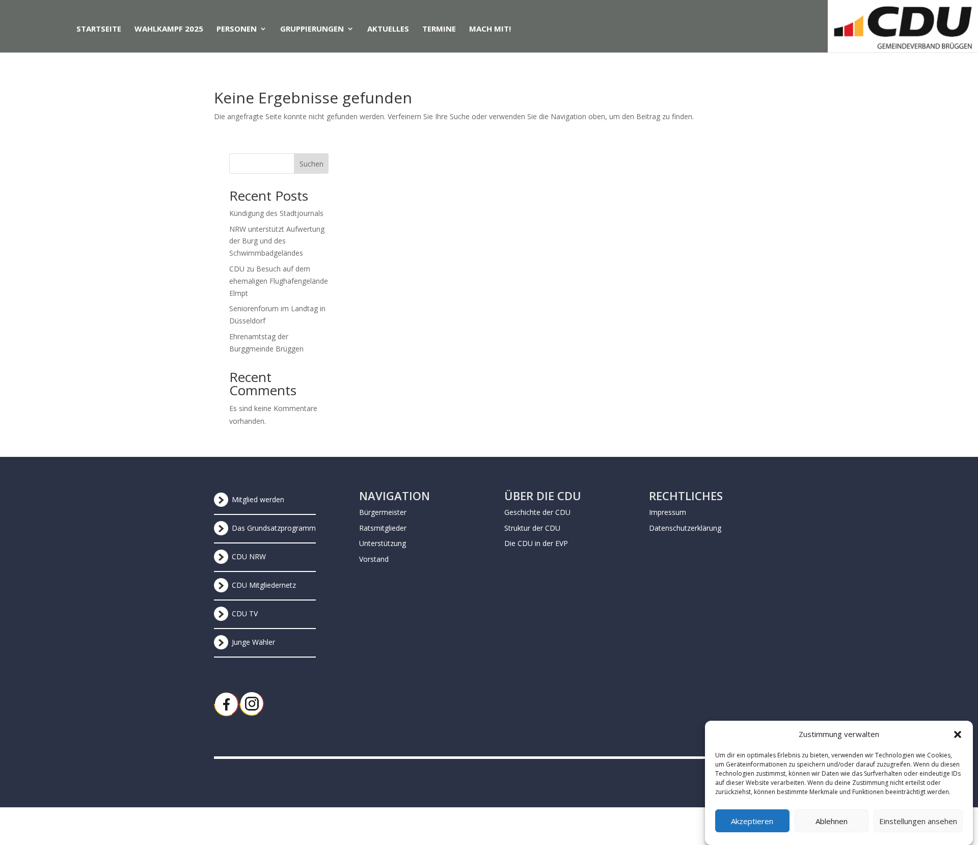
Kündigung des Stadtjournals (276, 213)
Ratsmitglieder (382, 528)
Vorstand (374, 559)
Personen (236, 29)
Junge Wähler (253, 642)
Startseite (98, 29)
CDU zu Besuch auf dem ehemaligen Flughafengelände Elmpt (278, 281)
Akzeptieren (752, 821)
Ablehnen (832, 821)
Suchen (311, 164)
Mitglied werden (258, 499)
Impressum (667, 512)
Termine (439, 29)
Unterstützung (382, 543)
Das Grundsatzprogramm (274, 528)
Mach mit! (490, 29)
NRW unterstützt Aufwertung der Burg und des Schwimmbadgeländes (276, 241)
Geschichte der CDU (537, 512)
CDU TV (245, 613)
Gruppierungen (312, 29)
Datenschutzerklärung (685, 528)
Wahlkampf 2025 (168, 29)
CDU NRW (249, 556)
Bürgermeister (382, 512)
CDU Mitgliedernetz (264, 585)
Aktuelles (388, 29)
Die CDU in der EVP (536, 543)
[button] (958, 734)
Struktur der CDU (532, 528)
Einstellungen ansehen (918, 821)
